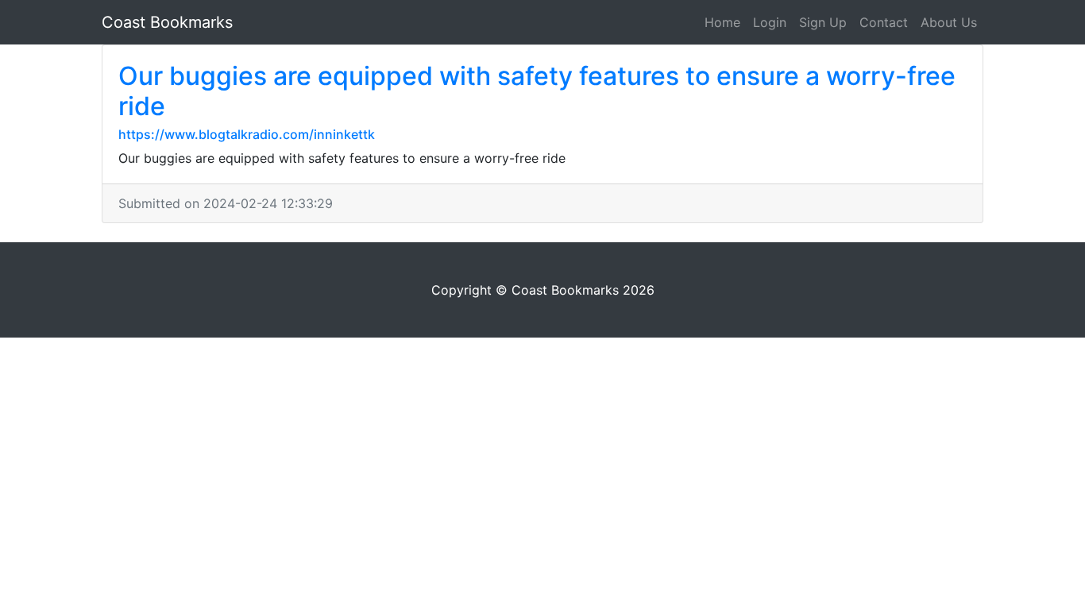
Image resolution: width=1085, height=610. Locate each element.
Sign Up (823, 22)
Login (769, 22)
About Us (949, 22)
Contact (883, 22)
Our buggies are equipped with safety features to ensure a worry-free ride (537, 91)
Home (722, 22)
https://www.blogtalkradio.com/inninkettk (246, 134)
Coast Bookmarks (167, 22)
